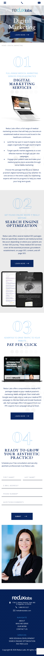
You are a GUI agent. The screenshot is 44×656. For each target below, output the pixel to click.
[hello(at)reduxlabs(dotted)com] (39, 3)
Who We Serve (22, 623)
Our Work (22, 626)
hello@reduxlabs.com (23, 611)
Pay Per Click (22, 644)
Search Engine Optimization (22, 641)
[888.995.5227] (22, 3)
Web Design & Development (22, 638)
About (22, 621)
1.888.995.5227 (23, 607)
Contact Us (22, 629)
